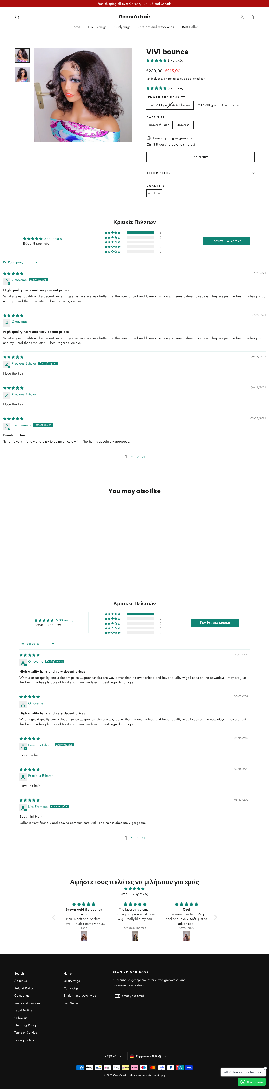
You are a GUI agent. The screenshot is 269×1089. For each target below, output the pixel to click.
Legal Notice (23, 1010)
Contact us (21, 995)
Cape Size (155, 117)
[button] (157, 60)
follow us (20, 1018)
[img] (13, 273)
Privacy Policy (24, 1040)
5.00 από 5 (53, 238)
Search (19, 973)
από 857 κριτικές (134, 894)
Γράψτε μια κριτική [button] (227, 241)
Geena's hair (134, 16)
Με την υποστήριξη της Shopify (147, 1075)
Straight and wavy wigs (156, 27)
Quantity (155, 186)
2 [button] (132, 456)
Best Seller (190, 27)
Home (75, 27)
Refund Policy (24, 988)
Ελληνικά (109, 1056)
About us (20, 981)
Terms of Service (25, 1032)
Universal (183, 125)
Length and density (166, 97)
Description (158, 173)
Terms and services (27, 1003)
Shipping (170, 79)
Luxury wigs (97, 27)
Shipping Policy (25, 1025)
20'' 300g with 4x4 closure (218, 105)
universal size (159, 125)
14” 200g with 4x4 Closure (169, 105)
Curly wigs (122, 27)
